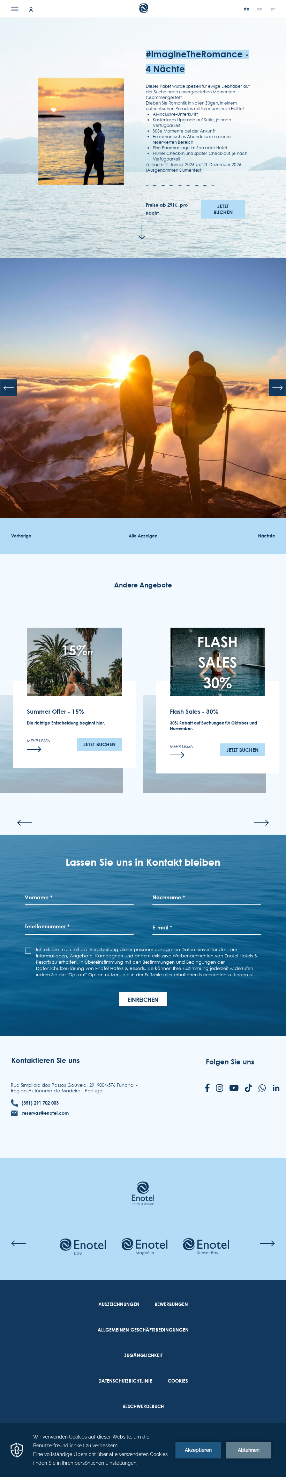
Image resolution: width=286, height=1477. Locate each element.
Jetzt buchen (223, 209)
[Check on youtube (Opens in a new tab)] (234, 1088)
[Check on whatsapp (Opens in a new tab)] (262, 1088)
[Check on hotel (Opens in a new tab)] (83, 1247)
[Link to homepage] (143, 1182)
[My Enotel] (31, 9)
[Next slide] (277, 387)
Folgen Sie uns (230, 1061)
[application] (143, 1450)
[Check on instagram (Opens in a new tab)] (219, 1088)
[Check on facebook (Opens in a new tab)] (207, 1088)
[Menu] (15, 8)
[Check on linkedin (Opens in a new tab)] (276, 1088)
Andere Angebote (143, 585)
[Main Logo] (143, 11)
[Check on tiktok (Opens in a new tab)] (248, 1088)
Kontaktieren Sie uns (46, 1060)
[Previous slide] (8, 387)
